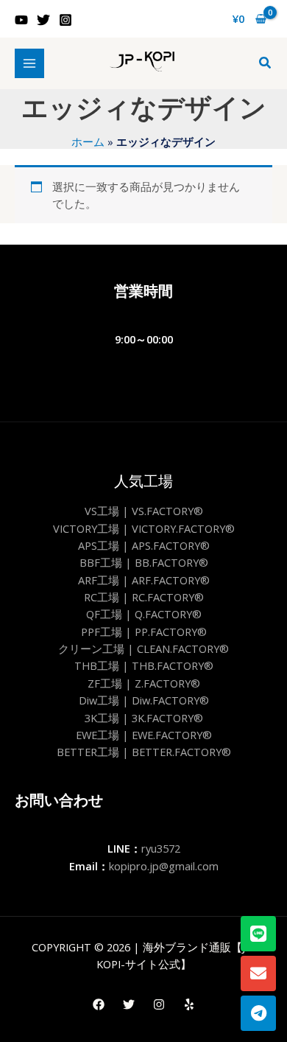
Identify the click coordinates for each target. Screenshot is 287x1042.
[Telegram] (258, 1013)
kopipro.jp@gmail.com (164, 866)
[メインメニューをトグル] (29, 63)
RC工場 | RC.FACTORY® (144, 597)
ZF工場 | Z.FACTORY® (144, 683)
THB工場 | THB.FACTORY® (143, 665)
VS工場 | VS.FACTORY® (144, 510)
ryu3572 (160, 848)
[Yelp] (189, 1004)
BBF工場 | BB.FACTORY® (143, 562)
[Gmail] (258, 973)
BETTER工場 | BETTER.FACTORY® (144, 751)
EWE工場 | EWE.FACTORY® (144, 734)
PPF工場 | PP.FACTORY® (144, 631)
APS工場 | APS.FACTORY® (144, 545)
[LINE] (258, 933)
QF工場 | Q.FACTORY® (144, 613)
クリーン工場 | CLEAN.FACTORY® (143, 648)
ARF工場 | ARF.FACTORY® (144, 580)
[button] (265, 63)
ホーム (87, 141)
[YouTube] (21, 20)
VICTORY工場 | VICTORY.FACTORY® (144, 528)
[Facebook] (98, 1004)
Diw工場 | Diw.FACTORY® (144, 700)
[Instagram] (65, 20)
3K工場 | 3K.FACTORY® (144, 717)
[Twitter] (43, 20)
